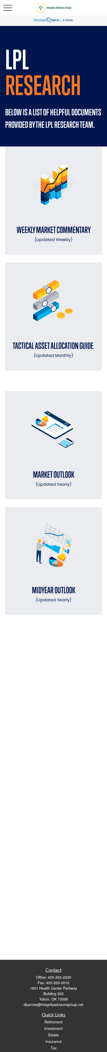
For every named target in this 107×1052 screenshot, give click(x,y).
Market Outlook (53, 478)
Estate (53, 1034)
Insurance (53, 1041)
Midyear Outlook (53, 594)
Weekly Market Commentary (54, 234)
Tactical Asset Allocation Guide (54, 349)
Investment (53, 1028)
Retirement (53, 1021)
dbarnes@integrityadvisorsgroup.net (53, 1004)
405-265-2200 (59, 977)
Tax (54, 1047)
